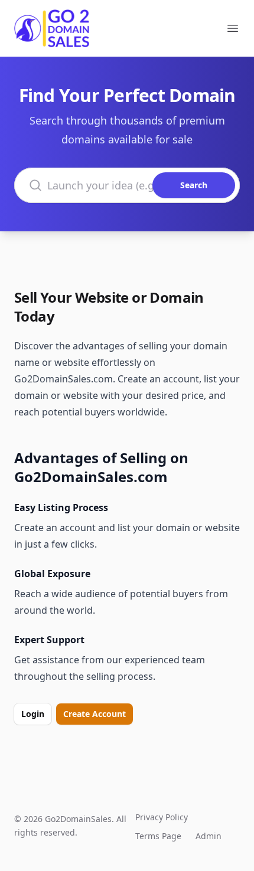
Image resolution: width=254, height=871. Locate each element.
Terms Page (158, 835)
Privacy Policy (161, 817)
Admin (209, 835)
